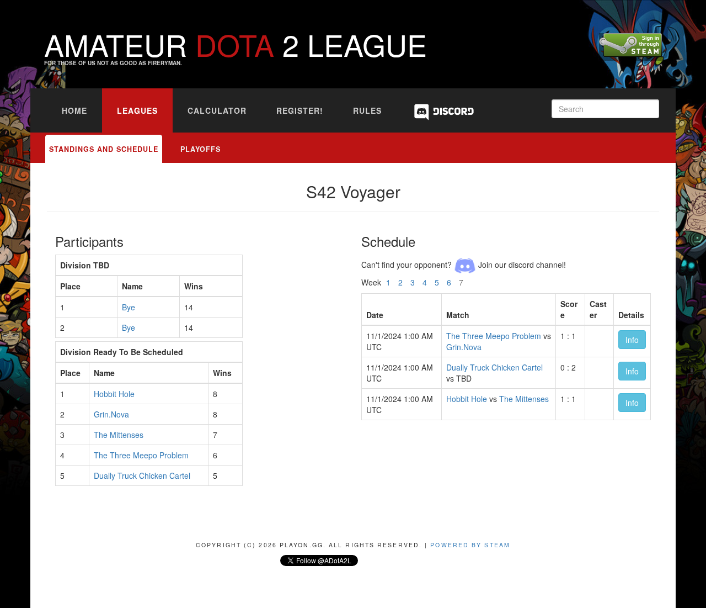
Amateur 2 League (235, 44)
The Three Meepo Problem (141, 455)
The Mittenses (118, 434)
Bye (128, 307)
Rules (367, 110)
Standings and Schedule (103, 149)
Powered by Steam (470, 545)
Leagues (137, 110)
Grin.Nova (111, 414)
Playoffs (200, 149)
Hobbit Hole (114, 393)
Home (74, 110)
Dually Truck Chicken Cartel (142, 475)
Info (632, 339)
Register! (299, 110)
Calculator (217, 110)
